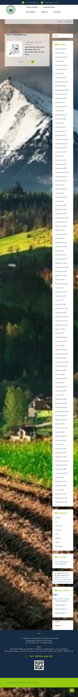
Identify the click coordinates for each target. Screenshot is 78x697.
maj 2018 (58, 432)
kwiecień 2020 (59, 337)
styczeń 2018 (59, 448)
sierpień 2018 (59, 419)
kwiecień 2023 (59, 197)
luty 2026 (58, 73)
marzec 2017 (59, 485)
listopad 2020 (59, 312)
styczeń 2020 (59, 349)
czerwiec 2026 (59, 57)
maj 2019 (58, 382)
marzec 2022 (59, 246)
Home (60, 21)
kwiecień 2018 (59, 436)
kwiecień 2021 (59, 292)
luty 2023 (58, 201)
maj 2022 (58, 238)
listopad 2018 (59, 407)
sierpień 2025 (59, 98)
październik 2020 (60, 316)
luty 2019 (58, 395)
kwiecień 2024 (59, 148)
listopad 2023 (59, 168)
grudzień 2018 (59, 403)
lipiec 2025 (58, 102)
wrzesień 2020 (59, 321)
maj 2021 (58, 288)
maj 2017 (58, 477)
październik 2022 (60, 217)
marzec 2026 (59, 69)
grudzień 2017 (59, 452)
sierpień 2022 (59, 226)
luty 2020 (58, 345)
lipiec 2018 (58, 424)
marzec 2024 (59, 152)
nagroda (57, 517)
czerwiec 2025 (59, 106)
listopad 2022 (59, 213)
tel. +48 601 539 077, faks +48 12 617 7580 (62, 577)
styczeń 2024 (59, 160)
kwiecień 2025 (59, 115)
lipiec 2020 (58, 329)
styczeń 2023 (59, 205)
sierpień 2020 (59, 325)
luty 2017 (58, 490)
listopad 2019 (59, 358)
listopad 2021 (59, 263)
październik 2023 (60, 172)
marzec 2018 (59, 440)
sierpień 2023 (59, 180)
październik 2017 (60, 461)
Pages (55, 599)
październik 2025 (60, 90)
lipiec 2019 (58, 374)
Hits (60, 599)
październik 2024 (60, 139)
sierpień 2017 (59, 469)
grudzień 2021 (59, 259)
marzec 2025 (59, 119)
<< (24, 61)
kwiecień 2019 (59, 386)
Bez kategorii (59, 546)
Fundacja (30, 42)
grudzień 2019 (59, 354)
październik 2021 (60, 267)
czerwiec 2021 (59, 283)
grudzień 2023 (59, 164)
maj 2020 (58, 333)
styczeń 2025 (59, 127)
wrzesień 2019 (59, 366)
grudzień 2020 (59, 308)
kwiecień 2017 (59, 481)
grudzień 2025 (59, 82)
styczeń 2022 (59, 255)
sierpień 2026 (59, 49)
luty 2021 (58, 300)
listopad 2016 (59, 502)
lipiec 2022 (58, 230)
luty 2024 (58, 156)
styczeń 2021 (59, 304)
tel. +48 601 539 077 (31, 2)
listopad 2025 (59, 86)
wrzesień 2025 (59, 94)
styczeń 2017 (59, 494)
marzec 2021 (59, 296)
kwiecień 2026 (59, 65)
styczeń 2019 (59, 399)
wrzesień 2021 (59, 271)
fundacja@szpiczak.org (51, 2)
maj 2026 (58, 61)
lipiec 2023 (58, 185)
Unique (66, 599)
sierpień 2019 (59, 370)
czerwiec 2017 (59, 473)
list (56, 521)
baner (57, 534)
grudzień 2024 (59, 131)
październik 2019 (60, 362)
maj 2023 (58, 193)
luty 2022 (58, 250)
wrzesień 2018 (59, 415)
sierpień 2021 (59, 275)
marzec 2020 (59, 341)
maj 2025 (58, 110)
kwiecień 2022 (59, 242)
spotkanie (58, 538)
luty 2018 (58, 444)
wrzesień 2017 (59, 465)
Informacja (58, 526)
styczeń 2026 (59, 77)
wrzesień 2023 (59, 176)
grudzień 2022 (59, 209)
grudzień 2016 (59, 498)
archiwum (28, 44)
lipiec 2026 (58, 53)
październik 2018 (60, 411)
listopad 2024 (59, 135)
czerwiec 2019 (59, 378)
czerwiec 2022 (59, 234)
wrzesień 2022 (59, 222)
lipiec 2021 (58, 279)
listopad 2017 (59, 457)
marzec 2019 (59, 391)
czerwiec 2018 (59, 428)
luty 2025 (58, 123)
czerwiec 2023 (59, 189)
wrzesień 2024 (59, 143)
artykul (57, 542)
